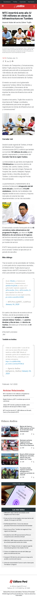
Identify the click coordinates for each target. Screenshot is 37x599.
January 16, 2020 (12, 304)
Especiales (23, 2)
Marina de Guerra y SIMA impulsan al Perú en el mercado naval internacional (27, 429)
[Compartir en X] (33, 434)
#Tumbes (13, 281)
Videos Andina (9, 421)
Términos (25, 592)
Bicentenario (7, 2)
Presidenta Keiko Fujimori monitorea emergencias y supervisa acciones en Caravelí (27, 471)
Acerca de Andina (16, 592)
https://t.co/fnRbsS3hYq (13, 361)
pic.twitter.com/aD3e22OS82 (15, 297)
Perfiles (15, 2)
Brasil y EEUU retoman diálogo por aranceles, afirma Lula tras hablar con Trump (27, 456)
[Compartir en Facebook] (32, 434)
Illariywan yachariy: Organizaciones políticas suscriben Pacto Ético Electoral (27, 442)
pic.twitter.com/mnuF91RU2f (15, 364)
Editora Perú (7, 592)
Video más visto (18, 484)
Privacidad (32, 592)
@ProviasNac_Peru (12, 290)
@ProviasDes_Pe (25, 290)
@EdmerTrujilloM (11, 285)
